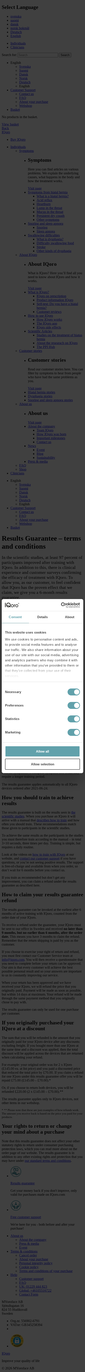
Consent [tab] (15, 617)
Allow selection (42, 764)
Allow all (42, 751)
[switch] (74, 705)
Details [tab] (42, 617)
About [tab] (70, 617)
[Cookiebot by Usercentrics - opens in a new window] (61, 605)
